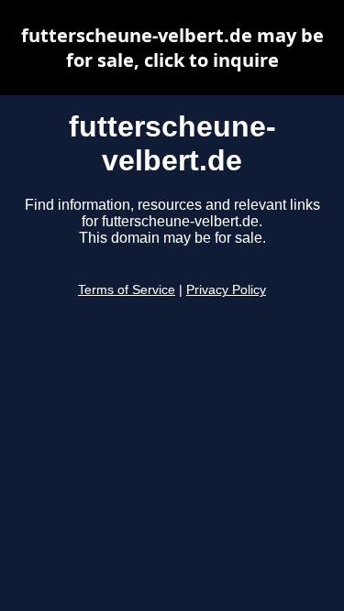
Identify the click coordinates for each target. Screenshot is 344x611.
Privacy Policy (226, 290)
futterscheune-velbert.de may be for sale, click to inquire (172, 47)
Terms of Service (126, 290)
